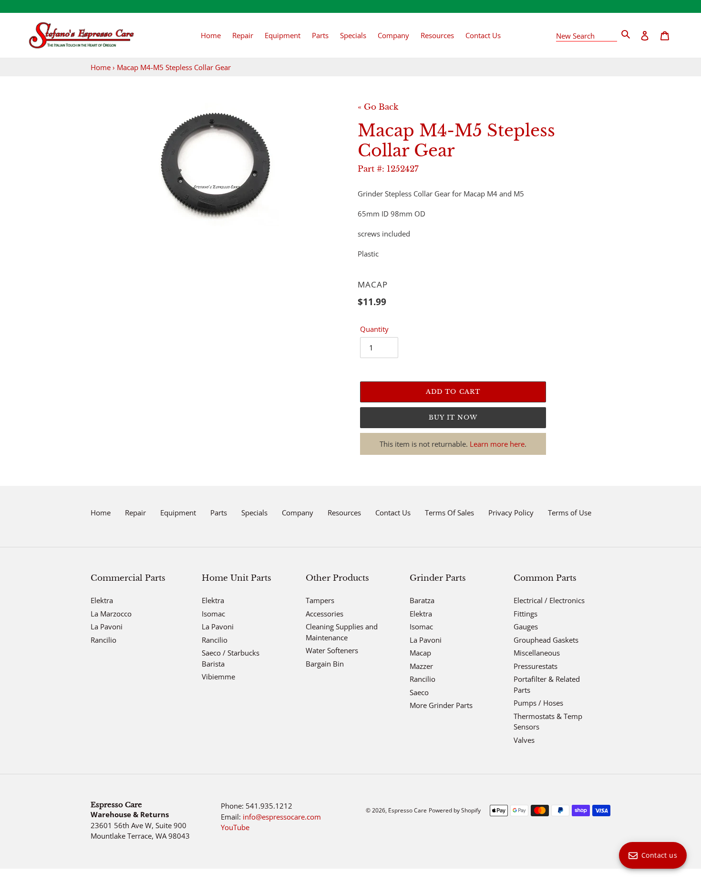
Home (101, 67)
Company (297, 512)
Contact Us (393, 512)
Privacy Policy (511, 512)
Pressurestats (535, 666)
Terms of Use (569, 512)
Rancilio (103, 640)
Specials (254, 512)
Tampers (320, 600)
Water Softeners (332, 650)
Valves (524, 740)
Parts (218, 512)
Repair (135, 512)
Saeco (419, 692)
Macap (420, 652)
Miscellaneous (537, 652)
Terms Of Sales (449, 512)
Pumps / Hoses (538, 703)
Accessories (324, 613)
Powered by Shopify (455, 810)
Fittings (525, 613)
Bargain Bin (325, 663)
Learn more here (497, 444)
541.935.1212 (269, 806)
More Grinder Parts (441, 705)
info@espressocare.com (282, 816)
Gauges (526, 626)
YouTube (235, 827)
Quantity (374, 329)
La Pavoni (107, 626)
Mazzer (421, 666)
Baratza (422, 600)
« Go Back (378, 107)
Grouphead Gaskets (546, 640)
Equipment (178, 512)
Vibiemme (218, 676)
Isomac (213, 613)
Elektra (102, 600)
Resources (344, 512)
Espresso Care (407, 810)
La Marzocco (111, 613)
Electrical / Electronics (549, 600)
